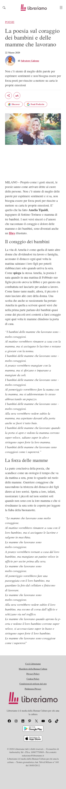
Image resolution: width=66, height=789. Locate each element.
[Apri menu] (61, 7)
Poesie (9, 22)
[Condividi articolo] (8, 95)
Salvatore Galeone (30, 60)
